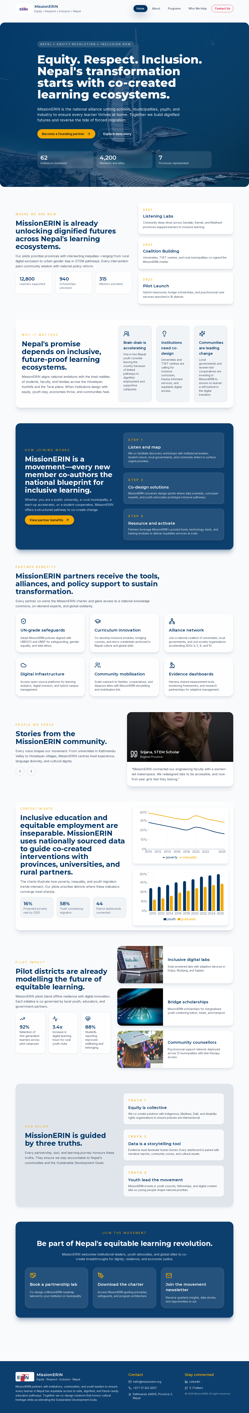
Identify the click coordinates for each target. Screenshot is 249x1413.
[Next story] (31, 771)
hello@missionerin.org (147, 1381)
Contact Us (222, 8)
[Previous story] (20, 771)
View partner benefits (46, 520)
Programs (174, 8)
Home (140, 8)
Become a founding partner (63, 134)
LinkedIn (194, 1381)
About (156, 8)
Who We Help (198, 8)
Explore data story (117, 134)
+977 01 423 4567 (145, 1387)
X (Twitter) (196, 1387)
